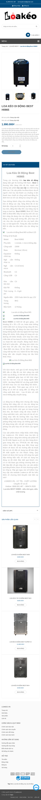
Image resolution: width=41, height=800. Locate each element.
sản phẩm (35, 35)
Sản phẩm (5, 716)
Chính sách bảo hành (8, 735)
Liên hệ (4, 718)
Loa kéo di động (19, 784)
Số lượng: (5, 146)
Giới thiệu (4, 713)
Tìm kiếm (4, 759)
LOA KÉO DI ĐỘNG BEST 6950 (20, 554)
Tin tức (30, 797)
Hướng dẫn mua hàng (8, 746)
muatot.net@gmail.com (26, 2)
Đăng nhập (16, 6)
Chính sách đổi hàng (8, 732)
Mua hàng (20, 561)
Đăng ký (26, 6)
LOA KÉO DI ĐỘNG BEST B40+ (20, 685)
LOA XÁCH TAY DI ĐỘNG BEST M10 (20, 598)
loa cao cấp (21, 188)
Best (34, 183)
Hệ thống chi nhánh (7, 751)
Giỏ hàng (4, 767)
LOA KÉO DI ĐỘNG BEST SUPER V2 (21, 642)
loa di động (30, 784)
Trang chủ (5, 710)
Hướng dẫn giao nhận (8, 743)
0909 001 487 (12, 2)
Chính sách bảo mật (8, 727)
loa (25, 784)
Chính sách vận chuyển (9, 729)
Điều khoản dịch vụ (7, 748)
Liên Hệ (36, 797)
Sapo (11, 795)
